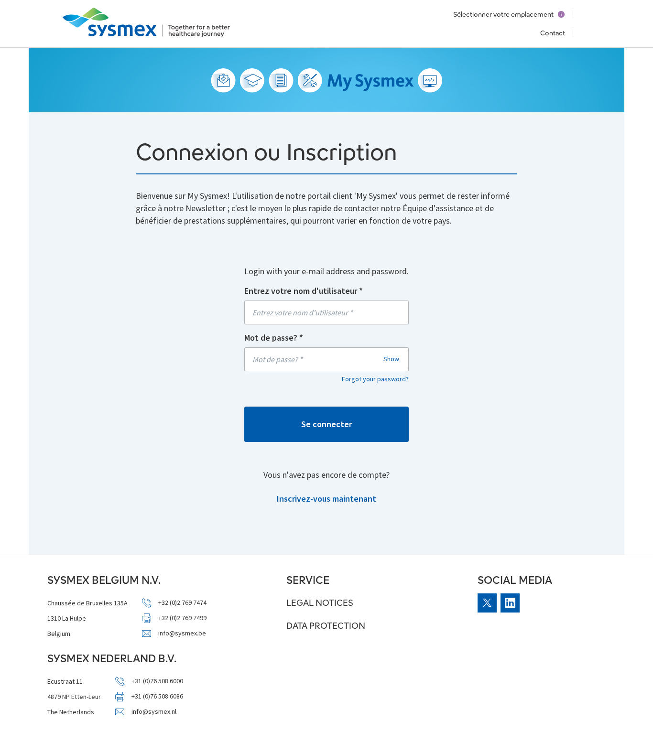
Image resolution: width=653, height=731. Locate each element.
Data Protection (325, 625)
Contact (552, 33)
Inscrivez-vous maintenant (326, 498)
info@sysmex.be (182, 633)
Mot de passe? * (273, 337)
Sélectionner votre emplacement (503, 14)
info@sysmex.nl (153, 712)
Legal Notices (319, 602)
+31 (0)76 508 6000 (157, 681)
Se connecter (326, 424)
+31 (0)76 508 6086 (157, 696)
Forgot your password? (375, 379)
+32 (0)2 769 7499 (182, 618)
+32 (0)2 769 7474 (182, 603)
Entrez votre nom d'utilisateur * (303, 290)
